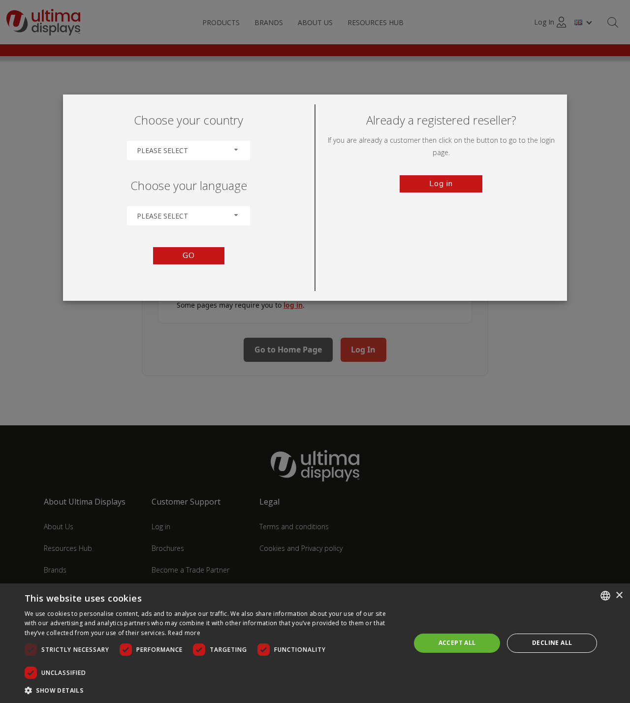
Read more (184, 633)
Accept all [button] (457, 643)
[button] (212, 690)
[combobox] (188, 150)
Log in (441, 183)
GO (189, 255)
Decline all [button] (552, 643)
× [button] (619, 595)
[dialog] (315, 643)
